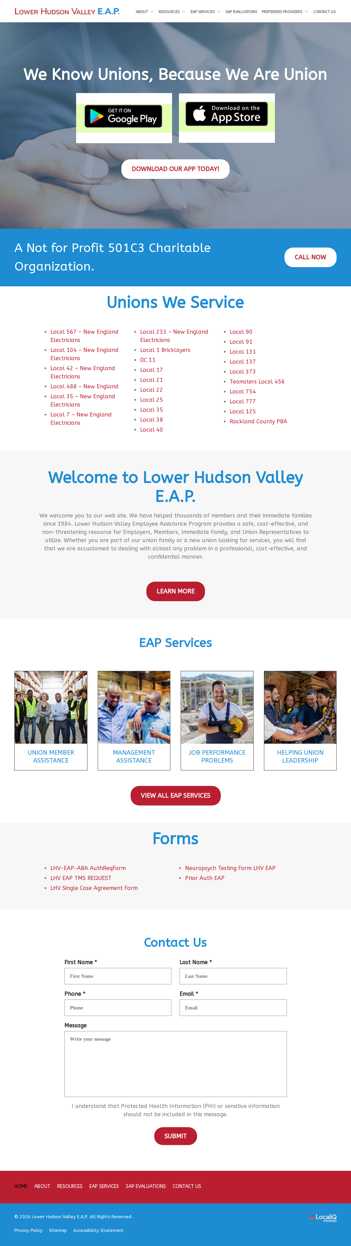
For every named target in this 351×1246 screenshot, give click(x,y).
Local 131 (243, 351)
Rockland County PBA (258, 421)
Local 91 (241, 342)
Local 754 (243, 391)
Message (75, 1025)
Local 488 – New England (84, 386)
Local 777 (243, 401)
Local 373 (243, 371)
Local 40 (151, 429)
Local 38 (151, 419)
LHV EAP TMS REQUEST (80, 878)
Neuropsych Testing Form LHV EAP (230, 868)
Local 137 (243, 361)
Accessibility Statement (98, 1230)
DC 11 (148, 360)
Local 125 (243, 411)
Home (20, 1186)
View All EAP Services (175, 795)
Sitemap (58, 1230)
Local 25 (151, 400)
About (142, 12)
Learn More (176, 591)
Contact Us (324, 12)
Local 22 (151, 390)
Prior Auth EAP (205, 878)
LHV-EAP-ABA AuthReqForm (88, 868)
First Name (82, 963)
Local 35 (151, 410)
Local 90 (241, 332)
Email (190, 994)
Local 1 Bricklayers (165, 350)
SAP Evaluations (241, 12)
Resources (169, 12)
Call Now (310, 257)
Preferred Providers (282, 12)
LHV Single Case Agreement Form (94, 888)
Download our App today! (175, 169)
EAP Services (203, 12)
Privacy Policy (28, 1230)
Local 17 (151, 370)
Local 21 (151, 380)
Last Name (197, 963)
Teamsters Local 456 (257, 381)
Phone (76, 994)
